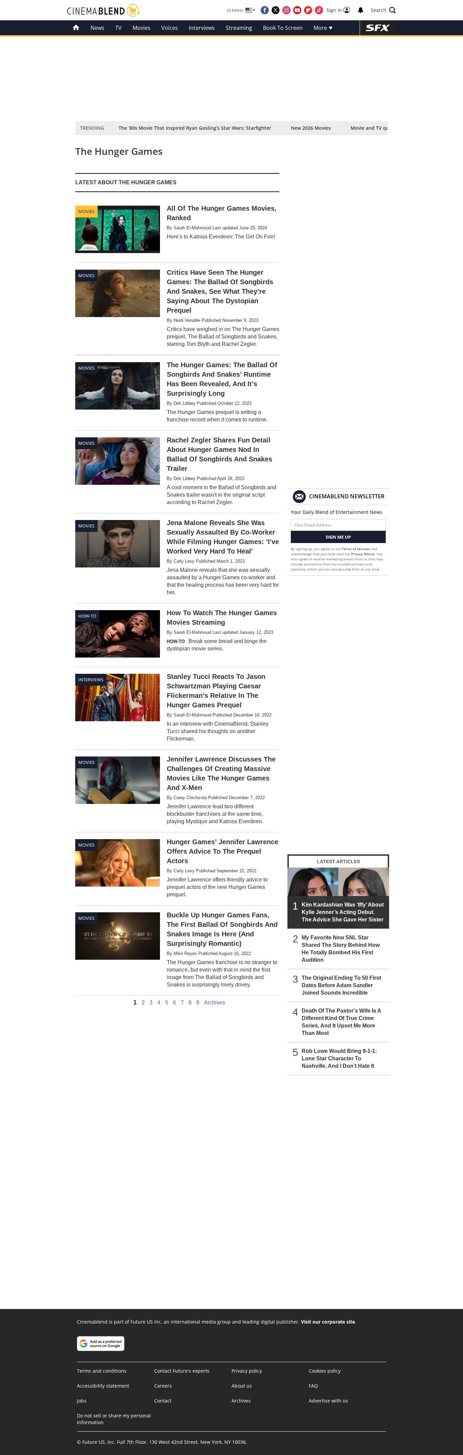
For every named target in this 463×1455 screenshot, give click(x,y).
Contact (163, 1400)
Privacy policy (247, 1371)
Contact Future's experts (181, 1371)
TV (118, 28)
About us (242, 1386)
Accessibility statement (103, 1386)
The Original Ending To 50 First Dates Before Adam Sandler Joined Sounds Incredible (341, 985)
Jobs (81, 1400)
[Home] (76, 27)
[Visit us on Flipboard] (308, 10)
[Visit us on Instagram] (286, 10)
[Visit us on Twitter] (275, 10)
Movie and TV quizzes (375, 128)
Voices (169, 28)
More (321, 28)
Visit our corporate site (328, 1321)
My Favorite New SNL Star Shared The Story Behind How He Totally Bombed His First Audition (341, 949)
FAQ (313, 1386)
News (97, 28)
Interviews (202, 28)
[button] (383, 10)
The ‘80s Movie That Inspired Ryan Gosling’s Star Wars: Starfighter (195, 128)
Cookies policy (325, 1371)
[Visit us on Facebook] (265, 10)
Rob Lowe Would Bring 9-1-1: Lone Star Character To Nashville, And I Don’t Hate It (339, 1058)
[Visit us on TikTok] (319, 10)
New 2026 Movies (311, 128)
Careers (163, 1386)
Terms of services (356, 548)
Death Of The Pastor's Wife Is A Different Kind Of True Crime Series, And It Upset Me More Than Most (341, 1022)
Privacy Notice (363, 554)
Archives (214, 1002)
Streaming (239, 28)
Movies (141, 28)
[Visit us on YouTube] (297, 10)
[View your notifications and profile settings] (360, 10)
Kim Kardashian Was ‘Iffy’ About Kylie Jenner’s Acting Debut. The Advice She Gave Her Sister (343, 912)
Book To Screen (283, 28)
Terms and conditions (101, 1371)
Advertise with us (328, 1400)
